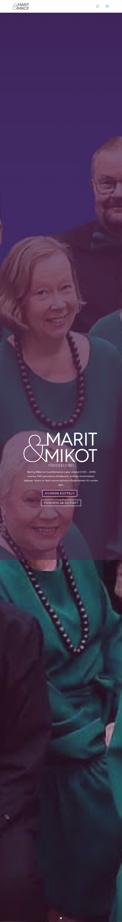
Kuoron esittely (59, 493)
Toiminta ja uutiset (61, 502)
